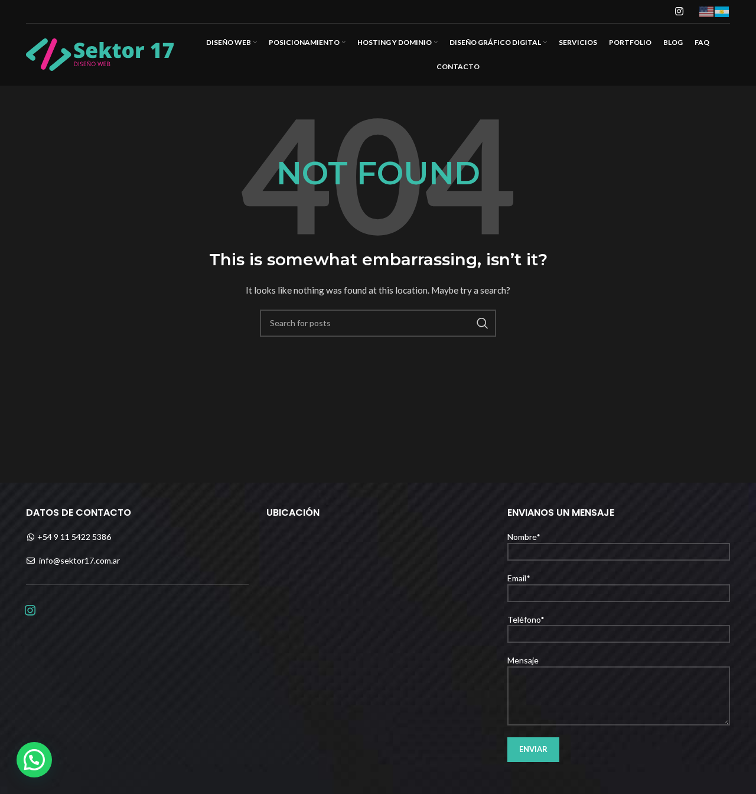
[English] (707, 10)
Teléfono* (526, 619)
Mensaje (523, 660)
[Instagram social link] (679, 11)
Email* (518, 578)
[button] (34, 759)
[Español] (722, 10)
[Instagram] (30, 609)
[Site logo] (100, 53)
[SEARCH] (482, 323)
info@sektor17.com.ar (79, 560)
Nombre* (523, 537)
